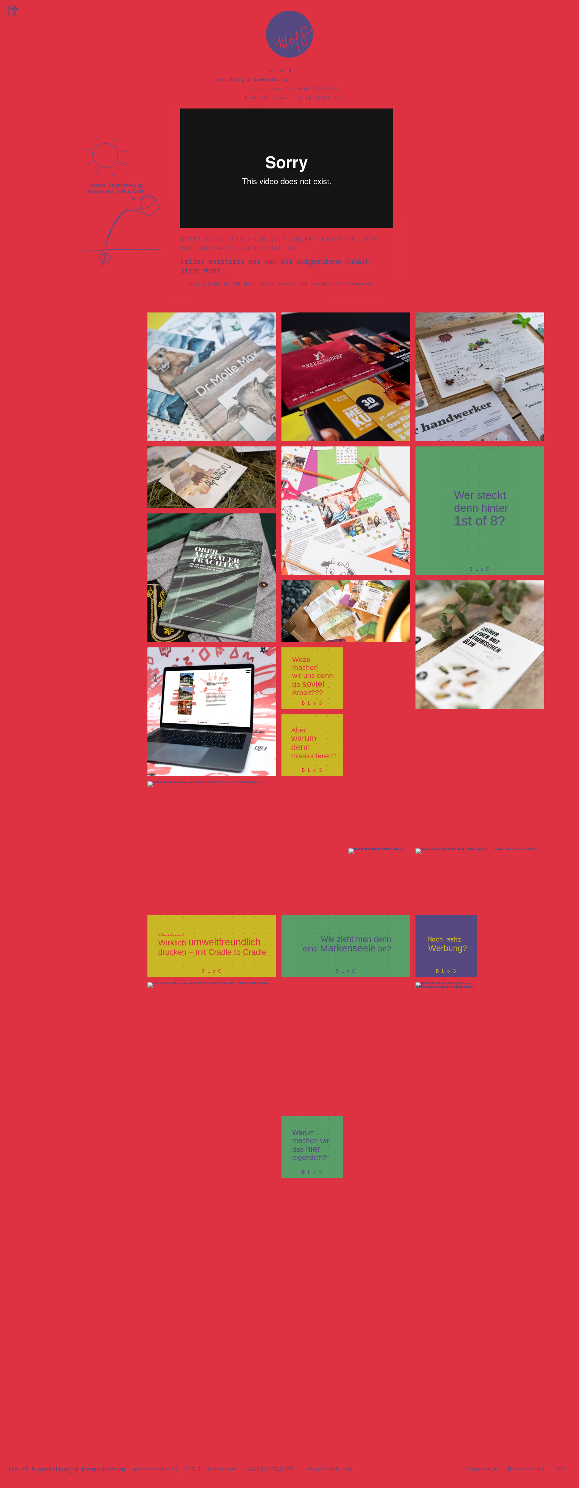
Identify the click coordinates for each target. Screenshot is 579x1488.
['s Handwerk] (480, 377)
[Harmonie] (379, 879)
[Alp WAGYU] (212, 477)
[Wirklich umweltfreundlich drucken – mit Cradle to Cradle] (212, 946)
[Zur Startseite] (289, 56)
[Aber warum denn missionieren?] (312, 745)
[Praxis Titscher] (446, 1013)
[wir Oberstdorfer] (212, 1314)
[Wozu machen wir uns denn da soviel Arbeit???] (312, 678)
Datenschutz (526, 1470)
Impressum (482, 1470)
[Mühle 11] (346, 611)
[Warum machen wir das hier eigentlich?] (312, 1147)
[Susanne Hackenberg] (212, 846)
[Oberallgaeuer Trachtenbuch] (212, 578)
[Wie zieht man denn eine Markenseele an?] (346, 946)
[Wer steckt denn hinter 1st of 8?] (480, 511)
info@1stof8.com (319, 97)
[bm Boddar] (346, 1047)
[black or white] (480, 645)
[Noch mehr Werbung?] (446, 946)
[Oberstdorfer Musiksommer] (346, 377)
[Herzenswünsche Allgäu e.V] (346, 511)
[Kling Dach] (480, 879)
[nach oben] (567, 9)
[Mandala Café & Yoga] (212, 1047)
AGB (561, 1470)
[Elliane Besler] (212, 377)
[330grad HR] (413, 779)
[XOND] (212, 1181)
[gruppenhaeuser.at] (212, 712)
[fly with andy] (413, 1181)
